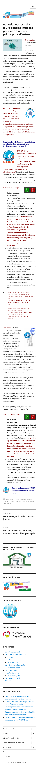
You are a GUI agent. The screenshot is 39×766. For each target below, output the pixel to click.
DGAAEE (10, 657)
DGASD (9, 660)
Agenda (6, 752)
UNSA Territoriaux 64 (11, 738)
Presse (5, 733)
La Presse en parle (13, 676)
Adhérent (6, 756)
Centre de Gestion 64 (15, 668)
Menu (33, 7)
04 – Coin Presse (11, 670)
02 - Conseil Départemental (16, 501)
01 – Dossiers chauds (13, 652)
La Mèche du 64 (13, 673)
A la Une (8, 681)
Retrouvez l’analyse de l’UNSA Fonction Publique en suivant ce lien (23, 490)
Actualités (7, 747)
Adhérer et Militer (9, 729)
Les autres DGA (12, 662)
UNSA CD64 (9, 499)
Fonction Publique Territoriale (14, 743)
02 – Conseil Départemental (15, 654)
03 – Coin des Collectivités (15, 665)
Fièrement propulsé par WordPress (15, 762)
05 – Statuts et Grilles (13, 678)
